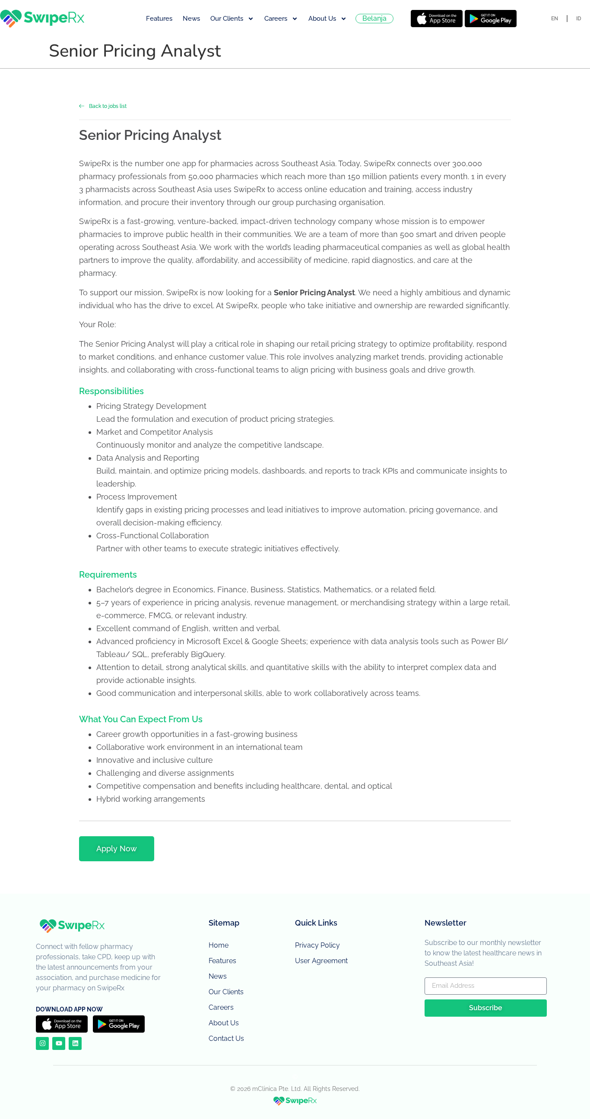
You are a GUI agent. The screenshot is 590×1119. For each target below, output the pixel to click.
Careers (275, 18)
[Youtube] (58, 1043)
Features (159, 18)
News (191, 18)
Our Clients (226, 18)
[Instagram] (42, 1043)
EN (554, 19)
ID (578, 19)
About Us (322, 18)
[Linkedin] (75, 1043)
